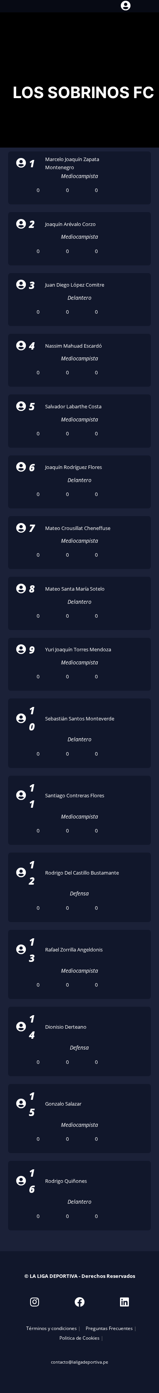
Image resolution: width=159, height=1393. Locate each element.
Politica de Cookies (79, 1338)
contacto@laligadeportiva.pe (79, 1362)
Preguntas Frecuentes (109, 1328)
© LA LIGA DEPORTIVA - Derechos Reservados (79, 1275)
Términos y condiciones (51, 1328)
